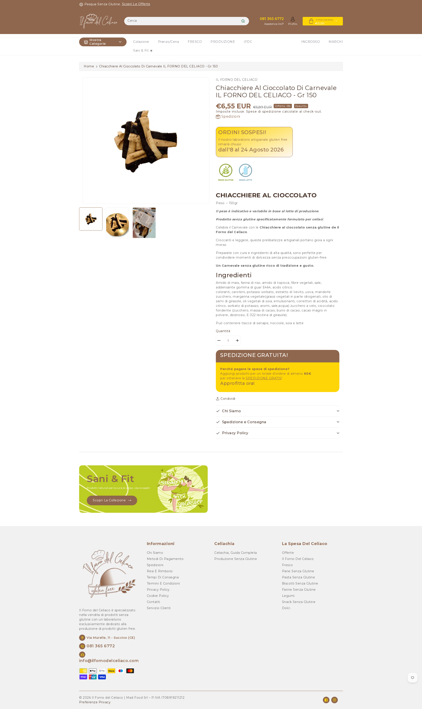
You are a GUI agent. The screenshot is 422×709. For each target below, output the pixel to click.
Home (89, 66)
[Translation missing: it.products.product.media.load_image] (90, 219)
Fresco (287, 565)
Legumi (288, 596)
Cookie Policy (158, 596)
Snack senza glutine (299, 602)
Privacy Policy (158, 590)
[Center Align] (86, 42)
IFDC (248, 42)
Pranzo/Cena (168, 42)
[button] (277, 411)
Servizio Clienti (159, 608)
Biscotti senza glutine (300, 583)
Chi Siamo (155, 553)
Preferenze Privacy (95, 702)
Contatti (153, 602)
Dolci (286, 608)
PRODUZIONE (223, 42)
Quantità (223, 331)
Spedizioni (230, 116)
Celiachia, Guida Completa (235, 553)
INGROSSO (310, 42)
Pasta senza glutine (298, 577)
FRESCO (195, 42)
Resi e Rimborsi (160, 571)
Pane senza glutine (298, 571)
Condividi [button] (227, 399)
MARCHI (336, 42)
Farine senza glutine (299, 590)
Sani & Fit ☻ (143, 50)
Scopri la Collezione (109, 500)
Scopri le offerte (136, 4)
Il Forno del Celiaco (298, 559)
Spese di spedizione (263, 111)
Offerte (288, 553)
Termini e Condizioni (163, 583)
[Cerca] (243, 21)
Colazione (141, 42)
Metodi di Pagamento (165, 559)
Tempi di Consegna (163, 577)
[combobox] (186, 21)
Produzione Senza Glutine (235, 559)
